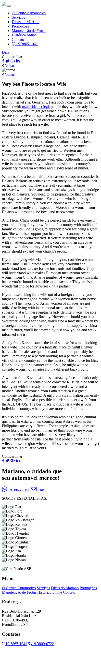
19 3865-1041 (16, 644)
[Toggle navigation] (9, 6)
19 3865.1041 (26, 44)
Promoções (20, 26)
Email (42, 490)
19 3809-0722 (43, 644)
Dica (5, 52)
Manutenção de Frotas (29, 31)
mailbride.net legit (36, 107)
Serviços (18, 17)
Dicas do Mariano (25, 22)
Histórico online (24, 35)
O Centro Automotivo (29, 13)
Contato (18, 39)
